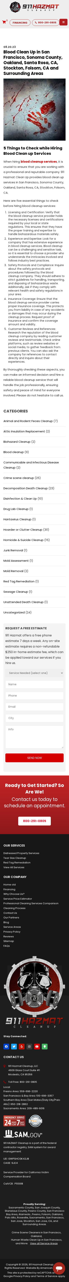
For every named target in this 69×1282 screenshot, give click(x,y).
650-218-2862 (19, 1104)
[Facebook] (6, 1046)
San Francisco (55, 1217)
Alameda (25, 1214)
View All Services (13, 867)
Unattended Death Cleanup (23, 602)
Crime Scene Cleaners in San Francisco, (36, 1232)
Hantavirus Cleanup (17, 519)
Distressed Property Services (21, 853)
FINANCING (20, 23)
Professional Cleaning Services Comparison (30, 903)
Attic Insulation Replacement (24, 431)
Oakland (57, 1214)
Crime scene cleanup (18, 478)
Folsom (46, 1214)
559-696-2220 (29, 1091)
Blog (6, 922)
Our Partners (11, 917)
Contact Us (10, 913)
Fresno (36, 1214)
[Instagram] (29, 1046)
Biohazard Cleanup (16, 442)
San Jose (16, 1221)
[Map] (45, 1046)
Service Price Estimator (17, 899)
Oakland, (36, 1236)
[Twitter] (14, 1046)
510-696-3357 (44, 1096)
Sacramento (37, 1217)
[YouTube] (37, 1046)
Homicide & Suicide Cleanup (23, 540)
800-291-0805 (47, 22)
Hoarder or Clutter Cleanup (22, 530)
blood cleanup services (39, 162)
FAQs (6, 946)
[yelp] (22, 1046)
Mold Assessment (16, 561)
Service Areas (12, 927)
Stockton (29, 1221)
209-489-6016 (35, 1108)
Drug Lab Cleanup (16, 509)
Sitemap (8, 941)
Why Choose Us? (14, 894)
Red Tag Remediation (18, 581)
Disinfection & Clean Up (20, 499)
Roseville (22, 1217)
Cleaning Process (14, 908)
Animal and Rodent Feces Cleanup (28, 421)
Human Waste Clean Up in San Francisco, (36, 1240)
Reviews (8, 936)
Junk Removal (13, 550)
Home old (9, 884)
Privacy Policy (11, 932)
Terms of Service (46, 1276)
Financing (9, 889)
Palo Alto (10, 1217)
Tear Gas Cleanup (14, 858)
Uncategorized (14, 612)
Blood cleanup (13, 452)
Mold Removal (13, 571)
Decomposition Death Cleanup (25, 488)
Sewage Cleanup (15, 592)
